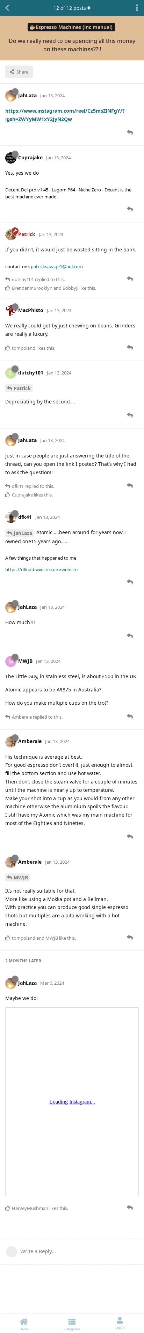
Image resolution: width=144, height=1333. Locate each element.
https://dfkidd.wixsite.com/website (41, 569)
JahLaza (23, 533)
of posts (69, 8)
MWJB (21, 877)
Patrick (22, 388)
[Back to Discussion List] (7, 8)
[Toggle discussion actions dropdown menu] (137, 8)
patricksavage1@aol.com (57, 266)
